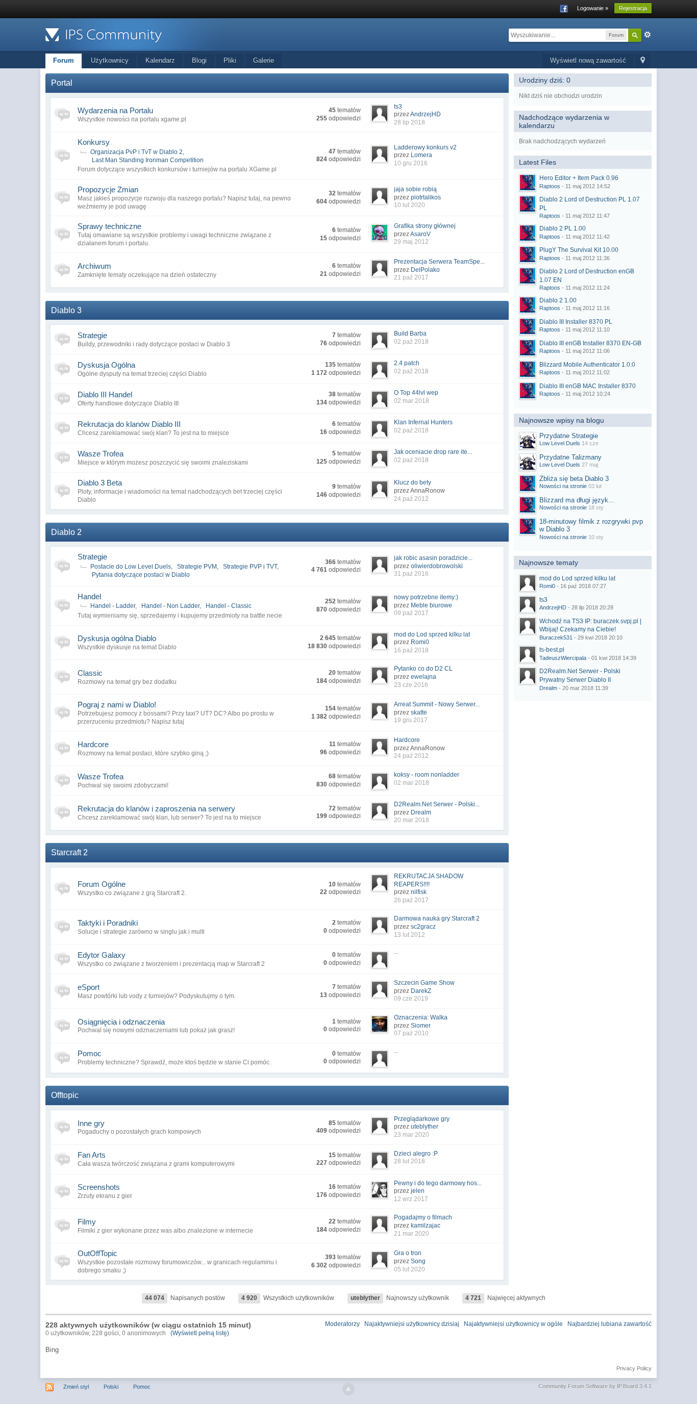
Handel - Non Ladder (170, 605)
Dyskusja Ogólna (106, 365)
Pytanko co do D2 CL (423, 668)
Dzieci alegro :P (416, 1153)
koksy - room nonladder (426, 774)
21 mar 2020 (411, 1233)
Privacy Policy (634, 1368)
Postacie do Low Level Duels (130, 566)
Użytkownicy (110, 60)
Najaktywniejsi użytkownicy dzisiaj (411, 1324)
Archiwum (94, 266)
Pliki (229, 60)
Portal (61, 83)
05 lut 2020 (409, 1269)
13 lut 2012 (409, 934)
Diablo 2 (66, 532)
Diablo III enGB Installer (590, 343)
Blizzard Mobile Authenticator (587, 364)
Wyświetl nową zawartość (588, 60)
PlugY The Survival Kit (578, 249)
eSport (88, 987)
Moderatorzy (342, 1324)
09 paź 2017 (411, 613)
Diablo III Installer (575, 321)
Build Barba (410, 333)
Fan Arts (92, 1155)
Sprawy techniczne (109, 226)
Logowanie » (592, 8)
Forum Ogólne (102, 884)
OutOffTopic (97, 1253)
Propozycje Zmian (108, 189)
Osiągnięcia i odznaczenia (121, 1021)
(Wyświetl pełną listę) (199, 1333)
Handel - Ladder (112, 605)
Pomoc (90, 1053)
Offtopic (65, 1095)
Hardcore (93, 744)
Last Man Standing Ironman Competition (148, 160)
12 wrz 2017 (411, 1199)
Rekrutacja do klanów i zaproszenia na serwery (156, 808)
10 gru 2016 (411, 163)
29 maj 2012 (411, 241)
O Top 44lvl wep (416, 392)
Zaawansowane (647, 35)
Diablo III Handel (105, 394)
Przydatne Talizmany (570, 457)
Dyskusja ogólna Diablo (117, 638)
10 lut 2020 (409, 205)
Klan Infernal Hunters (423, 422)
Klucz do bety (412, 482)
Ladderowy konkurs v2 (425, 147)
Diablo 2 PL (562, 228)
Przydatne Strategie (568, 436)
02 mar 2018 (411, 400)
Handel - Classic (229, 605)
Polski (111, 1387)
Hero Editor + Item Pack (578, 178)
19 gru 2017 (411, 720)
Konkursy (94, 142)
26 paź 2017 (411, 900)
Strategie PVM (197, 566)
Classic (90, 673)
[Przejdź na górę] (348, 1389)
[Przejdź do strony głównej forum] (136, 34)
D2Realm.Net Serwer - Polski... (437, 804)
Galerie (263, 60)
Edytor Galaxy (102, 955)
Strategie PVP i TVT (250, 566)
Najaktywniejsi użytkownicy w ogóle (513, 1324)
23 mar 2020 (411, 1134)
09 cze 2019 (411, 998)
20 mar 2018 (411, 820)
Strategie (92, 335)
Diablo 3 (66, 310)
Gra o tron (407, 1253)
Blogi (199, 60)
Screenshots (99, 1187)
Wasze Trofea (100, 453)
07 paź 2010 (411, 1033)
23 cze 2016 (411, 684)
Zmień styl (76, 1387)
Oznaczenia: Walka (420, 1017)
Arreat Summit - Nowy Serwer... (437, 704)
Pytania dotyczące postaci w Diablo (141, 574)
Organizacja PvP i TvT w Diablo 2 (136, 152)
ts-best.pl (551, 649)
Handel (89, 596)
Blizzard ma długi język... (576, 500)
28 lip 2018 (409, 122)
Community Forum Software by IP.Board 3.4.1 (595, 1386)
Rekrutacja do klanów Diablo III (129, 424)
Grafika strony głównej (425, 225)
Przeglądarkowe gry (422, 1118)
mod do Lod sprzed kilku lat (432, 634)
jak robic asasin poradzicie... (433, 557)
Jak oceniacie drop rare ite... (433, 451)
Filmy (87, 1221)
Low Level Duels (559, 443)
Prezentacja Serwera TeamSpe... (439, 261)
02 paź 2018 (411, 341)
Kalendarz (160, 60)
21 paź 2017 (411, 277)
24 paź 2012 (411, 498)
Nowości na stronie (563, 486)
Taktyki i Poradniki (108, 922)
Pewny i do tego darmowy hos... (438, 1183)
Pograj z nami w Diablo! (117, 704)
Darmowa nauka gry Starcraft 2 (437, 918)
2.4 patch (406, 363)
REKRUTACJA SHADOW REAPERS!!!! (428, 880)
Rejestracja (633, 8)
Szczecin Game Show (424, 982)
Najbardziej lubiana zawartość (609, 1324)
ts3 (398, 106)
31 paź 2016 (411, 573)
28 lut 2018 (409, 1161)
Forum (63, 60)
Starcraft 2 (69, 852)
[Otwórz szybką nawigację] (642, 61)
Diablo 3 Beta (100, 482)
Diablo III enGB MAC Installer (587, 386)
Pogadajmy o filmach (423, 1217)
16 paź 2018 (411, 650)
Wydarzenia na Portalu (115, 110)
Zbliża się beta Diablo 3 (574, 478)
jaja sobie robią (415, 189)
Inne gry (91, 1123)
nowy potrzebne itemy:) (426, 597)
